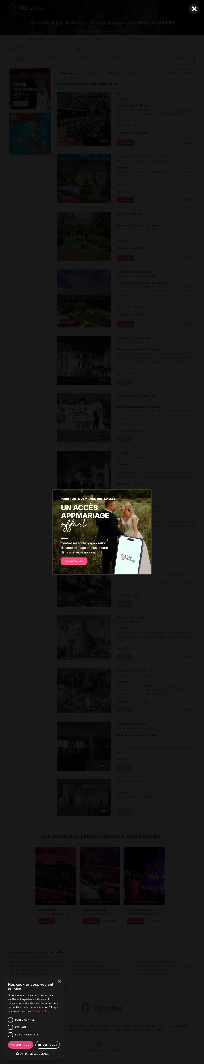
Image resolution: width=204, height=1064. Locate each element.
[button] (34, 1053)
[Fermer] (194, 9)
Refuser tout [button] (47, 1044)
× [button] (59, 981)
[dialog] (34, 1018)
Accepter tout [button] (21, 1044)
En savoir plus (40, 1011)
